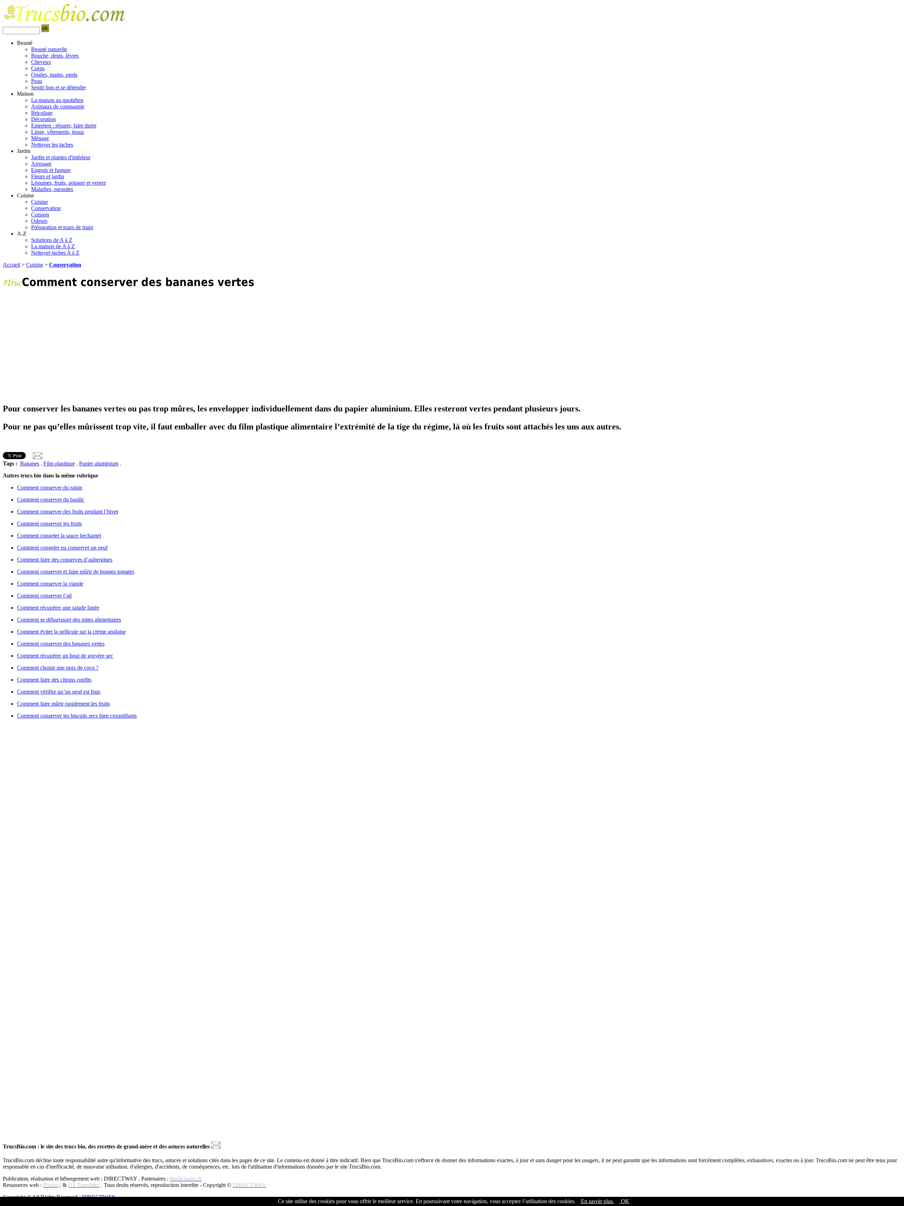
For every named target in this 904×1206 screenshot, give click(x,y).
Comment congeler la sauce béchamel (59, 536)
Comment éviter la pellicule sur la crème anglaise (71, 632)
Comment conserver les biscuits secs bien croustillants (77, 716)
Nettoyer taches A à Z (55, 253)
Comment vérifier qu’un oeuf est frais (58, 692)
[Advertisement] (215, 346)
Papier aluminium (98, 464)
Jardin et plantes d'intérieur (60, 157)
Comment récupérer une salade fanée (58, 608)
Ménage (40, 138)
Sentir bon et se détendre (58, 87)
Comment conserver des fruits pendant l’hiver (67, 512)
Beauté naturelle (49, 49)
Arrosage (41, 164)
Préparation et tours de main (62, 227)
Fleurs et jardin (47, 176)
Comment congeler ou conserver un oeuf (62, 548)
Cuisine (39, 202)
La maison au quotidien (57, 100)
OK (624, 1201)
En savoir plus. (597, 1201)
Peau (36, 81)
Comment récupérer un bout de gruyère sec (65, 656)
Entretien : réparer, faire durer (63, 126)
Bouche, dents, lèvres (55, 56)
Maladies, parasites (52, 189)
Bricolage (42, 113)
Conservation (46, 208)
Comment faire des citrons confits (54, 680)
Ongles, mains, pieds (54, 75)
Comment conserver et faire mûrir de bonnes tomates (75, 572)
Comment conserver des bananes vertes (61, 644)
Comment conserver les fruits (49, 524)
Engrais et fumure (51, 170)
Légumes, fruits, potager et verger (68, 183)
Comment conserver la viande (50, 584)
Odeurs (39, 221)
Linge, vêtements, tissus (57, 132)
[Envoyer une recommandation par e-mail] (216, 1146)
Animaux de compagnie (57, 106)
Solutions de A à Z (51, 240)
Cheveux (41, 62)
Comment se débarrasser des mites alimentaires (69, 620)
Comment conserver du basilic (50, 500)
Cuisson (40, 215)
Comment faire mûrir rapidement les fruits (63, 704)
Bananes (29, 464)
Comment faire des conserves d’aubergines (64, 560)
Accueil (11, 265)
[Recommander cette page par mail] (37, 457)
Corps (37, 68)
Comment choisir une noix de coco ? (58, 668)
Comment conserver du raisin (49, 488)
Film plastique (59, 464)
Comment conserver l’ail (44, 596)
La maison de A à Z (53, 246)
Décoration (43, 119)
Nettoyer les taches (52, 145)
